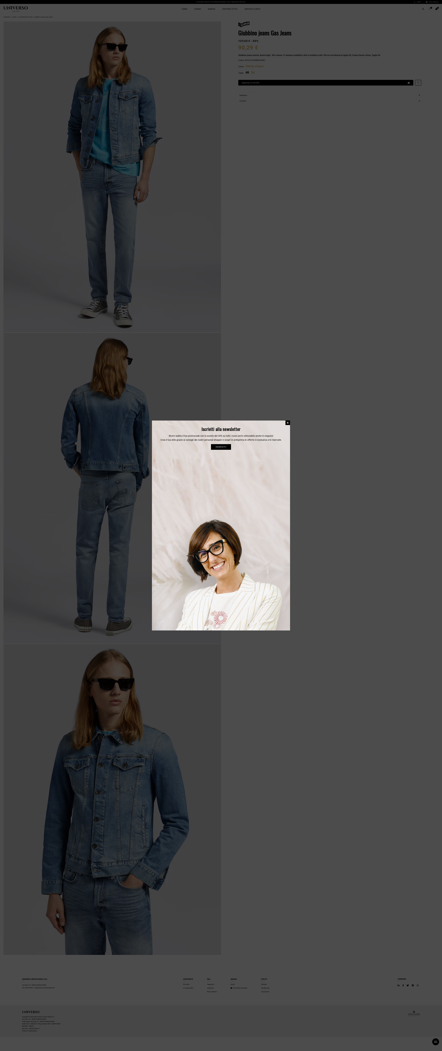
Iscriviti (221, 447)
